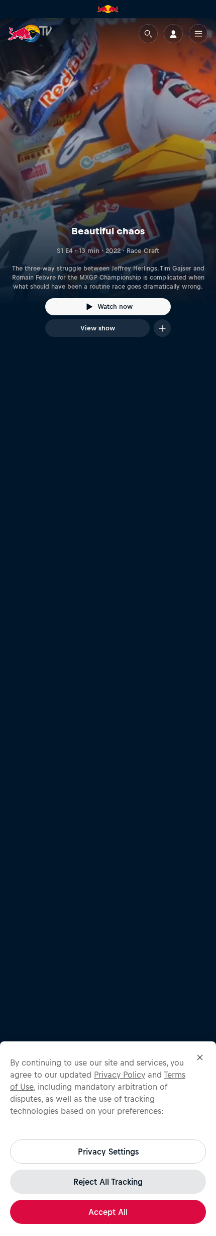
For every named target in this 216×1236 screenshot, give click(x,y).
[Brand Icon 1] (108, 9)
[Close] (200, 1057)
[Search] (148, 33)
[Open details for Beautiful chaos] (108, 186)
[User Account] (173, 33)
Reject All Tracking (108, 1181)
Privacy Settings (108, 1151)
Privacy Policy (119, 1074)
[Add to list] (162, 328)
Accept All (108, 1211)
